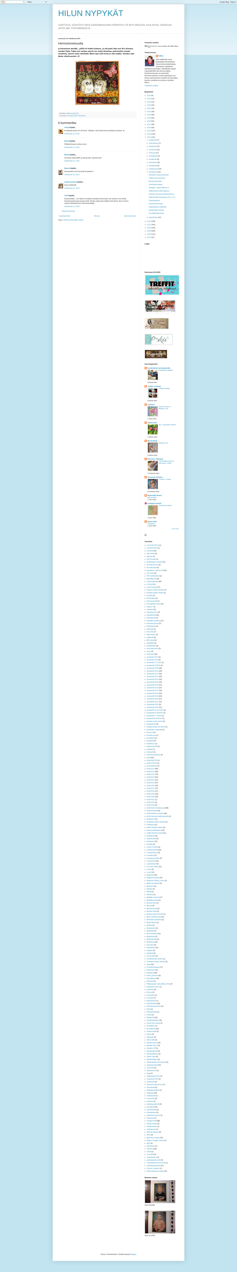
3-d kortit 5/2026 (153, 545)
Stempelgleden (152, 1054)
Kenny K (150, 732)
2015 (149, 131)
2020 (149, 115)
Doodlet (150, 595)
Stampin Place (152, 1045)
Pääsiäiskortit (152, 1003)
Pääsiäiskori (151, 1001)
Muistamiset (151, 928)
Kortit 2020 (151, 797)
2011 (149, 225)
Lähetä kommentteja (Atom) (73, 220)
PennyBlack (151, 978)
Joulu (149, 651)
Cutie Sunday (152, 587)
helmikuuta (153, 172)
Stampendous (152, 1043)
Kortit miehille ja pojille (155, 813)
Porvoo (149, 992)
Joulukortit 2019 (153, 696)
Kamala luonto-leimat (155, 721)
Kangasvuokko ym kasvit (156, 727)
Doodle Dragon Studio (155, 593)
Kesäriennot (151, 735)
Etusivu (97, 216)
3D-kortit (150, 551)
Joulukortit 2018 (153, 693)
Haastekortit (151, 615)
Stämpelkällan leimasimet (156, 1062)
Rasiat (149, 1015)
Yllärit (149, 1152)
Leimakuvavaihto (153, 858)
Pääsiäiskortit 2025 (154, 1006)
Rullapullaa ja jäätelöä (166, 370)
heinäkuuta (153, 156)
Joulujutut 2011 (152, 660)
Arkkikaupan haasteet (155, 562)
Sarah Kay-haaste (153, 1023)
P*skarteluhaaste (153, 967)
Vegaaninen (151, 524)
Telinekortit (151, 1087)
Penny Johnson (152, 976)
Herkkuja (150, 629)
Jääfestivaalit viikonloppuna (159, 191)
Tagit (148, 1073)
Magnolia (150, 875)
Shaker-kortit (151, 1031)
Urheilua (150, 1101)
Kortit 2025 (151, 805)
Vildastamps (151, 1112)
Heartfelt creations (153, 621)
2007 (149, 237)
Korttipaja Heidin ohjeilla (156, 822)
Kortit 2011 (151, 772)
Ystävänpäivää (154, 200)
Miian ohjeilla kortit (154, 917)
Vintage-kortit (151, 1121)
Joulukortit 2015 (153, 685)
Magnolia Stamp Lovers (155, 881)
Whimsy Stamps (153, 1132)
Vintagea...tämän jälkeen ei (159, 188)
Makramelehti (151, 497)
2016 (149, 128)
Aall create (151, 554)
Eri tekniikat (151, 598)
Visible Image (152, 1124)
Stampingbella (152, 1051)
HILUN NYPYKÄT (90, 13)
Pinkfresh (150, 989)
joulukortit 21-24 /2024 (155, 710)
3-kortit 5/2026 (152, 548)
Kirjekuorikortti (152, 746)
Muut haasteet (152, 934)
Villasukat (150, 1118)
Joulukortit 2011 (152, 674)
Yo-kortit (150, 1154)
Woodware (151, 1146)
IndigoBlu (150, 643)
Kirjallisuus (151, 744)
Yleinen (149, 1149)
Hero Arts (150, 632)
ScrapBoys (151, 1026)
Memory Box (151, 903)
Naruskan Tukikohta (155, 459)
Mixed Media (151, 922)
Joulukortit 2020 (153, 699)
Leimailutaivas (152, 853)
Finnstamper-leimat (154, 604)
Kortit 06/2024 (152, 760)
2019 (149, 118)
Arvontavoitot (151, 568)
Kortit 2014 (151, 780)
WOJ (148, 1143)
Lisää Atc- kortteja (165, 479)
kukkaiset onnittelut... (166, 505)
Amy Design (151, 559)
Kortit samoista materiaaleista (158, 816)
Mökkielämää (152, 939)
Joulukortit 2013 (153, 679)
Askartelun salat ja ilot (155, 570)
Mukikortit (150, 931)
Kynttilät (150, 844)
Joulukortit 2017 (153, 690)
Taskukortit (151, 1082)
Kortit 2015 (151, 783)
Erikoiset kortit (152, 601)
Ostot (148, 964)
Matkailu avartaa (153, 897)
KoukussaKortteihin (154, 830)
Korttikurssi (151, 819)
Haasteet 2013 (152, 612)
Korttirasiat (151, 825)
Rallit (148, 1009)
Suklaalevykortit (152, 1065)
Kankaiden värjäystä (154, 730)
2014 (149, 134)
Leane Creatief (152, 847)
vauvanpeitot (151, 1110)
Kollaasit (150, 752)
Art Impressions (72, 115)
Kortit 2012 (151, 774)
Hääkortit (150, 637)
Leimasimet (151, 861)
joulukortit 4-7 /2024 (154, 716)
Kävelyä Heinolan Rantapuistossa (161, 194)
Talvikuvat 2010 (152, 1079)
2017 (149, 124)
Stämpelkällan (152, 1059)
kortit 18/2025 (152, 766)
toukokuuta (153, 162)
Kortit (148, 758)
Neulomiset (151, 948)
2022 (149, 108)
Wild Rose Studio (153, 1138)
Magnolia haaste (153, 878)
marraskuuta (154, 143)
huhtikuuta (153, 166)
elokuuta (152, 153)
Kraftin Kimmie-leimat (155, 833)
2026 (149, 95)
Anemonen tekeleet (155, 477)
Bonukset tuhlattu (155, 181)
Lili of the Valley (152, 867)
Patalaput (150, 973)
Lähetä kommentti (68, 211)
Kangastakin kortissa (156, 210)
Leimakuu (150, 855)
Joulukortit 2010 (153, 671)
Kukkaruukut (151, 839)
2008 (149, 234)
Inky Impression (152, 648)
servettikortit (151, 1029)
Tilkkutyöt (150, 1093)
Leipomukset (151, 864)
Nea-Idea (150, 945)
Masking (150, 895)
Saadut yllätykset (153, 1020)
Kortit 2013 (81, 115)
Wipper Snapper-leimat (155, 1140)
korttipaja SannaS (154, 503)
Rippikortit (150, 1017)
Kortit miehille (152, 811)
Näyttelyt (150, 953)
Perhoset (150, 981)
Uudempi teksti (64, 216)
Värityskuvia (151, 1129)
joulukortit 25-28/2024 (155, 713)
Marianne (150, 886)
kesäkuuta (153, 159)
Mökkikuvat (151, 942)
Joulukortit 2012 (153, 676)
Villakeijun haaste (153, 1115)
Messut (149, 906)
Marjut (66, 155)
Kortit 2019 (151, 794)
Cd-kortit (150, 584)
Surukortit (150, 1068)
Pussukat (150, 998)
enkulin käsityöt (70, 182)
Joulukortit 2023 (153, 707)
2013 (149, 137)
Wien (148, 1135)
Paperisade (151, 970)
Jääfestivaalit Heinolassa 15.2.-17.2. (162, 197)
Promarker (150, 995)
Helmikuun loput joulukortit (159, 175)
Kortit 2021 (151, 800)
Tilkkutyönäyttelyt (153, 1090)
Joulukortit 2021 (153, 702)
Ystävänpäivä (152, 1157)
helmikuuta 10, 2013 (72, 134)
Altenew (150, 556)
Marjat (149, 892)
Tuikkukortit (151, 1096)
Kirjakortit (150, 741)
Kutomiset (150, 841)
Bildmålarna (151, 579)
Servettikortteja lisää (156, 213)
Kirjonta (149, 749)
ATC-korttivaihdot (153, 576)
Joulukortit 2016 (153, 688)
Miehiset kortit (152, 908)
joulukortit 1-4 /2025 (154, 662)
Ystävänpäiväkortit (153, 1166)
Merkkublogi (152, 441)
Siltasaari (150, 1037)
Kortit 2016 (151, 786)
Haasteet (150, 609)
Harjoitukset (151, 618)
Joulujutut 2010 (152, 657)
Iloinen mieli (152, 522)
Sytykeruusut (151, 1070)
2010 (149, 228)
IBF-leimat (150, 640)
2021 (149, 112)
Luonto (149, 872)
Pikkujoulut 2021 (153, 987)
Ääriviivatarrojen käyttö (155, 1171)
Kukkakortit (151, 836)
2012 (149, 221)
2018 (149, 121)
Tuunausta (151, 1098)
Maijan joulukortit (153, 883)
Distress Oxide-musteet (155, 590)
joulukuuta (153, 140)
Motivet (149, 925)
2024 (149, 102)
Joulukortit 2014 (153, 682)
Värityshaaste (152, 1126)
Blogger (133, 1254)
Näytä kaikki (175, 528)
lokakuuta (153, 146)
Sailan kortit (152, 423)
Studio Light (151, 1057)
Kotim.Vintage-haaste (155, 827)
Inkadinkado (151, 646)
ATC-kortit (150, 573)
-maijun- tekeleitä (154, 386)
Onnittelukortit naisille (155, 959)
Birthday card (163, 443)
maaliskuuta (153, 169)
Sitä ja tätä (150, 1040)
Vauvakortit (151, 1107)
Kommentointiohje (153, 755)
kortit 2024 (150, 802)
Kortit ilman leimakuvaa (155, 808)
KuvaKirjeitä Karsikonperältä (158, 368)
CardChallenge (152, 581)
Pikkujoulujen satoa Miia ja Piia (158, 984)
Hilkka (161, 56)
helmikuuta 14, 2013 (72, 206)
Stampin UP (151, 1048)
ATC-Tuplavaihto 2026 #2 (167, 425)
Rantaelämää (152, 1012)
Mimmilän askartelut (154, 920)
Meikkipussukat (152, 900)
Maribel (149, 889)
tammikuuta (153, 217)
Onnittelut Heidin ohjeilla (156, 962)
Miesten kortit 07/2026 (155, 914)
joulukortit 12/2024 (153, 665)
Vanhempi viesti (130, 216)
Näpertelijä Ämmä (154, 495)
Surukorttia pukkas (156, 184)
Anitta (66, 127)
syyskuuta (153, 150)
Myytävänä (151, 936)
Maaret (67, 168)
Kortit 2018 (151, 791)
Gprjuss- (150, 607)
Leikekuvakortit (152, 850)
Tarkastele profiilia (151, 86)
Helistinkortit (151, 626)
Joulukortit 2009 (153, 668)
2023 (149, 105)
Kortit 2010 (151, 769)
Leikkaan (151, 405)
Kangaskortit (151, 724)
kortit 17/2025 (152, 763)
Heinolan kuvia (152, 623)
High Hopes (151, 635)
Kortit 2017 (151, 788)
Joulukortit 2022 (153, 704)
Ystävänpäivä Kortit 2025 (156, 1163)
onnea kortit (151, 956)
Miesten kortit (151, 911)
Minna (66, 141)
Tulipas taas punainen (157, 178)
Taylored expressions (155, 1084)
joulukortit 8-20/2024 (154, 718)
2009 (149, 231)
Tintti (66, 196)
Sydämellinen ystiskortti (157, 207)
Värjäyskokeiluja (164, 388)
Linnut (149, 869)
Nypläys (150, 950)
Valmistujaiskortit (153, 1104)
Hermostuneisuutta (156, 204)
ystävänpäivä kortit (153, 1160)
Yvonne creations (153, 1168)
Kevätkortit (150, 738)
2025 (149, 99)
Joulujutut (150, 654)
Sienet (149, 1034)
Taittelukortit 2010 (153, 1076)
